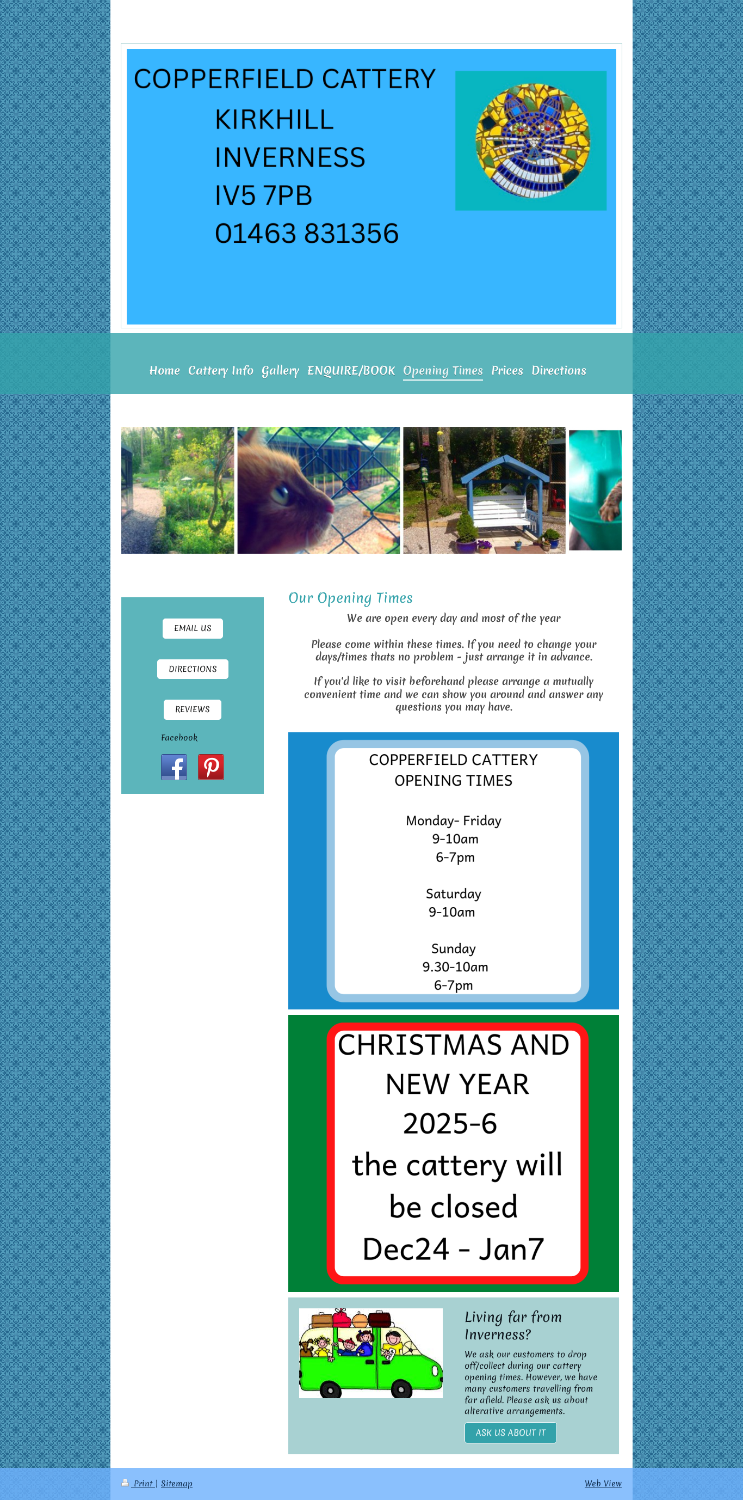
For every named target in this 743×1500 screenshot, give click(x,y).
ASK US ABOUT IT (511, 1432)
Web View (603, 1483)
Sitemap (177, 1483)
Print (143, 1483)
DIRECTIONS (193, 669)
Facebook (179, 737)
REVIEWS (192, 709)
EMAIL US (193, 628)
